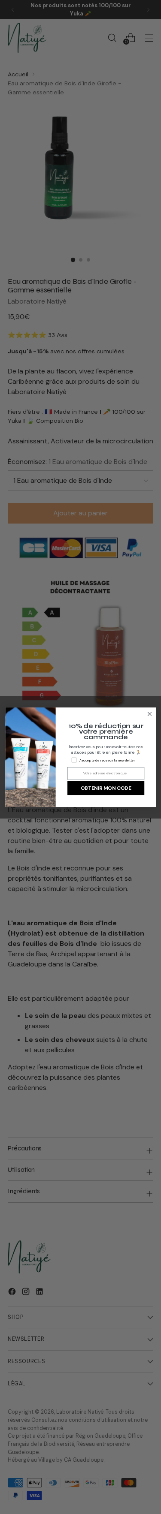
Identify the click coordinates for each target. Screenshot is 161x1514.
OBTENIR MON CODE (105, 788)
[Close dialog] (149, 713)
